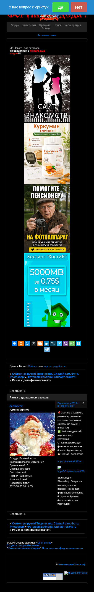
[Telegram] (47, 349)
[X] (34, 343)
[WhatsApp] (72, 343)
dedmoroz (16, 406)
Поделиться (64, 403)
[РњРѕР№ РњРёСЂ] (27, 343)
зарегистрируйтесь (54, 366)
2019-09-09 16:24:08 (67, 404)
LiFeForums (44, 542)
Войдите (33, 366)
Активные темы (47, 35)
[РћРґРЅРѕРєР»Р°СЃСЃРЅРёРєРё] (21, 343)
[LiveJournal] (53, 343)
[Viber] (65, 343)
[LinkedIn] (46, 343)
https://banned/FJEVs (69, 461)
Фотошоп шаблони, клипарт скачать (51, 377)
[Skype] (78, 343)
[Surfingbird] (59, 343)
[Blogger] (40, 343)
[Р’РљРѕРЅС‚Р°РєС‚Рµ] (14, 343)
